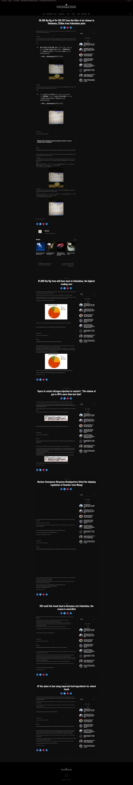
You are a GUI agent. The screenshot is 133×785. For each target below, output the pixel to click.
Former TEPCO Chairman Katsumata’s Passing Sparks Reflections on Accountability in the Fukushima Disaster (89, 65)
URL (69, 322)
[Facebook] (127, 1)
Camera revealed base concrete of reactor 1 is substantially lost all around (89, 80)
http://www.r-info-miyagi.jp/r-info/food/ (43, 534)
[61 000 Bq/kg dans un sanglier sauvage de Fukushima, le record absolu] (56, 361)
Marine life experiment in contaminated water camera (29, 0)
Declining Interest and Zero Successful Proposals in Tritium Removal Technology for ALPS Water (89, 50)
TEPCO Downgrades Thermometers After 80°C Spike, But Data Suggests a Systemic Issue (89, 44)
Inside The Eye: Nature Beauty (71, 253)
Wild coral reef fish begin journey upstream (40, 253)
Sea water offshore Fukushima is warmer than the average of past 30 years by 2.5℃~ (67, 264)
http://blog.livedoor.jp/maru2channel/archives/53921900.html (47, 711)
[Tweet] (64, 27)
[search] (94, 33)
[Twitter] (129, 1)
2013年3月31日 (59, 56)
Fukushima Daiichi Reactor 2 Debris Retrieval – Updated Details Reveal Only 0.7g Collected (88, 60)
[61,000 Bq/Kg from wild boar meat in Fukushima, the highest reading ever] (56, 311)
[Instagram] (130, 1)
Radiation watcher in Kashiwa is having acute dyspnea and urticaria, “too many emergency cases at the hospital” (54, 141)
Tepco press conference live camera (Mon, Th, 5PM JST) (47, 0)
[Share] (61, 27)
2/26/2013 (53, 408)
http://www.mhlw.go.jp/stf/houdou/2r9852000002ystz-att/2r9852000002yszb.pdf (50, 530)
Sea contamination (66, 478)
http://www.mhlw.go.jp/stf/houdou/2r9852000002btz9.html (46, 532)
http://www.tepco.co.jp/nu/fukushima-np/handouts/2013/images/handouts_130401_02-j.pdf (52, 426)
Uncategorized (66, 17)
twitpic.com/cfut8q (44, 100)
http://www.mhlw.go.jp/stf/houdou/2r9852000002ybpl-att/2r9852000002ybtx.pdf (50, 327)
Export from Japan (66, 683)
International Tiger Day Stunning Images (50, 253)
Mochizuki (47, 231)
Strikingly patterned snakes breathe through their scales (61, 254)
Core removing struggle (66, 388)
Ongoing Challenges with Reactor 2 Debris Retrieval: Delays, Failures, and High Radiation (89, 75)
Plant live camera (16, 0)
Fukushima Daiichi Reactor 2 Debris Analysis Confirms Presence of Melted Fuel (88, 54)
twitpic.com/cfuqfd (44, 53)
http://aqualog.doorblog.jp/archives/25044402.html (45, 632)
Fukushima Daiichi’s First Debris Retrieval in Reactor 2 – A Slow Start (89, 70)
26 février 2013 (57, 452)
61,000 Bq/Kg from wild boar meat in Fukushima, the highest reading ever (44, 263)
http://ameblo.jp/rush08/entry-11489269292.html (45, 783)
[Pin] (67, 27)
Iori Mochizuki (38, 131)
